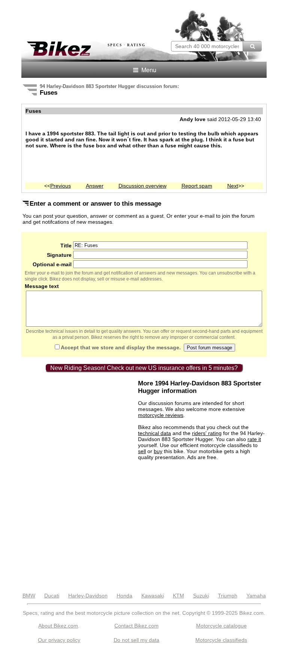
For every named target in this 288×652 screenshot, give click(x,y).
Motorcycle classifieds (221, 640)
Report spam (197, 186)
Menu (148, 69)
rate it (254, 439)
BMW (28, 596)
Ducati (51, 596)
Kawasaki (152, 596)
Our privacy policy (59, 640)
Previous (60, 186)
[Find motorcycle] (252, 46)
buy (158, 451)
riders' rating (207, 433)
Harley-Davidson (88, 596)
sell (142, 451)
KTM (178, 596)
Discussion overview (142, 186)
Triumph (227, 596)
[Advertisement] (109, 18)
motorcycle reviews (160, 415)
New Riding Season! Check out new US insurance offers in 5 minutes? (144, 368)
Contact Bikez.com (136, 626)
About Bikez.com (58, 626)
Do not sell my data (136, 640)
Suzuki (201, 596)
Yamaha (256, 596)
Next (232, 186)
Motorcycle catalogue (221, 626)
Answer (95, 186)
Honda (124, 596)
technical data (154, 433)
